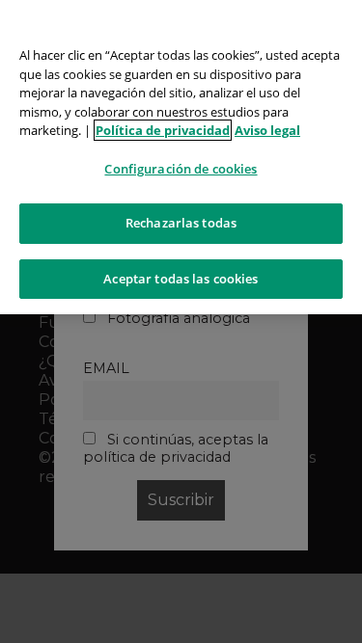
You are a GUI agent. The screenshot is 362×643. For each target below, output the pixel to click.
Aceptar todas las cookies (180, 278)
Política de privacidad (163, 130)
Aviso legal (267, 130)
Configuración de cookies (180, 168)
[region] (181, 157)
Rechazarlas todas (181, 222)
